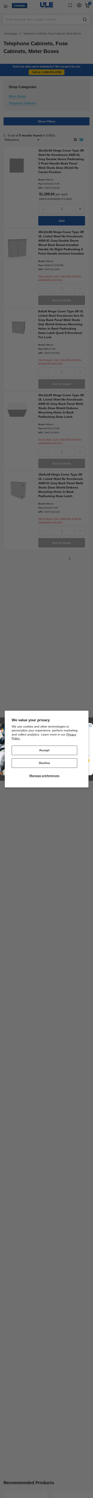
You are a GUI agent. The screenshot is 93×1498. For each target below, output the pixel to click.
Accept (44, 750)
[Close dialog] (90, 725)
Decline (44, 763)
